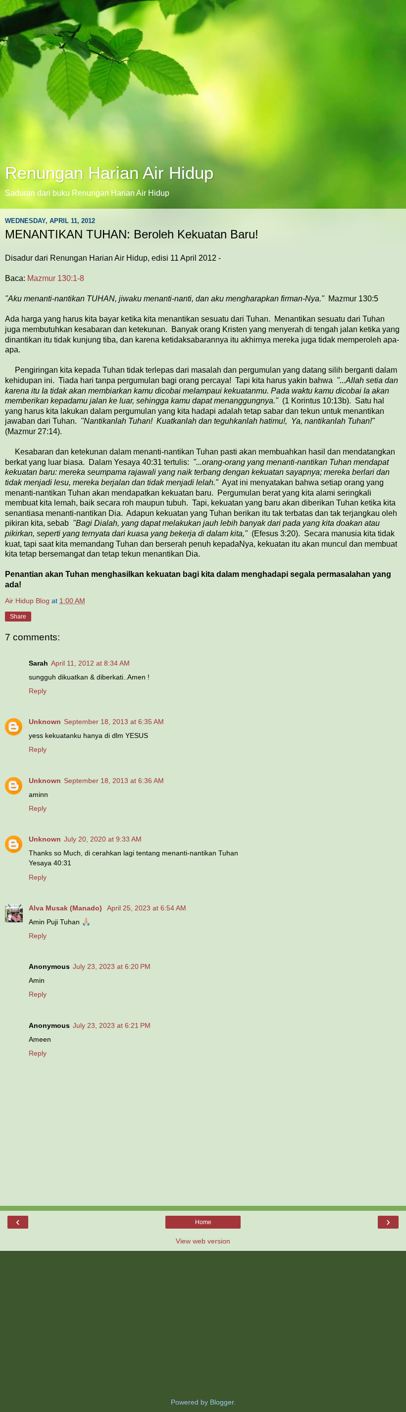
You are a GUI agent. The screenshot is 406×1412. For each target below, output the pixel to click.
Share (18, 616)
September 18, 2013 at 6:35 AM (114, 722)
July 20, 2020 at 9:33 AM (103, 839)
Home (203, 1222)
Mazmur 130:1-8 (55, 278)
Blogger (222, 1402)
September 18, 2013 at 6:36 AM (114, 781)
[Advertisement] (203, 84)
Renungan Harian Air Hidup (109, 173)
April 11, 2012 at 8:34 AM (90, 663)
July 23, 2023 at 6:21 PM (112, 1025)
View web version (203, 1241)
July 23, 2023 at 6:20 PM (112, 966)
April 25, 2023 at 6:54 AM (146, 908)
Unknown (45, 722)
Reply (38, 691)
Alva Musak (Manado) (66, 908)
